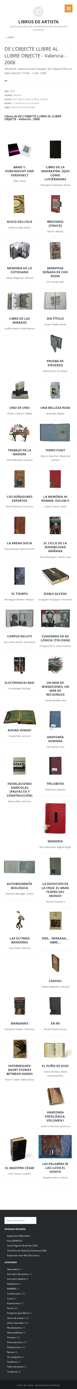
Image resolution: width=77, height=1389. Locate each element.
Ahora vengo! (19, 730)
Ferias (10, 1308)
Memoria (55, 841)
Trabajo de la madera (19, 452)
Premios (11, 1337)
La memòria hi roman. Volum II (55, 499)
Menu (69, 8)
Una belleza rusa (55, 408)
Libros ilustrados (15, 1322)
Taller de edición (15, 1366)
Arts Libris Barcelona (17, 1274)
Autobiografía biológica (19, 886)
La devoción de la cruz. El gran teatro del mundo (55, 890)
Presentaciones (15, 1342)
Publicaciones (14, 1347)
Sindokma (12, 1361)
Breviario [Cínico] (55, 224)
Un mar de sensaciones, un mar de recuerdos (55, 689)
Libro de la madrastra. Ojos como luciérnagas (55, 173)
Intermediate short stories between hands (19, 1070)
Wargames (19, 1023)
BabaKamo (12, 1283)
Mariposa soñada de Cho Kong (55, 272)
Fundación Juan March (18, 1313)
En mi (55, 1023)
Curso (10, 1298)
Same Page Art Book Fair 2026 (22, 1245)
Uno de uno (19, 408)
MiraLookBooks (15, 1332)
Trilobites (55, 784)
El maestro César (19, 1168)
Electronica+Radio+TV (20, 683)
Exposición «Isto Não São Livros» (23, 1255)
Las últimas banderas (20, 940)
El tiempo (19, 594)
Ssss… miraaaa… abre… (55, 940)
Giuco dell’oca (19, 222)
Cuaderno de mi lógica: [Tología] (55, 638)
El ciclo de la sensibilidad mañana (55, 547)
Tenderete (12, 1371)
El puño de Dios (55, 1066)
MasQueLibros (14, 1327)
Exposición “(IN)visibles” (19, 1235)
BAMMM (11, 1288)
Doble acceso (55, 594)
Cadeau (55, 981)
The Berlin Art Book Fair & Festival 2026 (27, 1250)
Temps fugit (55, 450)
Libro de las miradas (19, 321)
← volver (9, 37)
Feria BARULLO (14, 1240)
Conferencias (13, 1293)
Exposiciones (13, 1303)
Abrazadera (13, 1269)
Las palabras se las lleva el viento (55, 1168)
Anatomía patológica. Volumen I (55, 1116)
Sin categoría (13, 1357)
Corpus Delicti (19, 636)
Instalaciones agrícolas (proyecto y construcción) (19, 790)
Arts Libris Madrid (16, 1278)
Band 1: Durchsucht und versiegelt (19, 171)
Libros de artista (15, 1318)
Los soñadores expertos (19, 499)
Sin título (55, 319)
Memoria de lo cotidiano (19, 270)
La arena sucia (19, 543)
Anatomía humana (55, 739)
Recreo (10, 1352)
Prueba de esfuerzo (55, 363)
